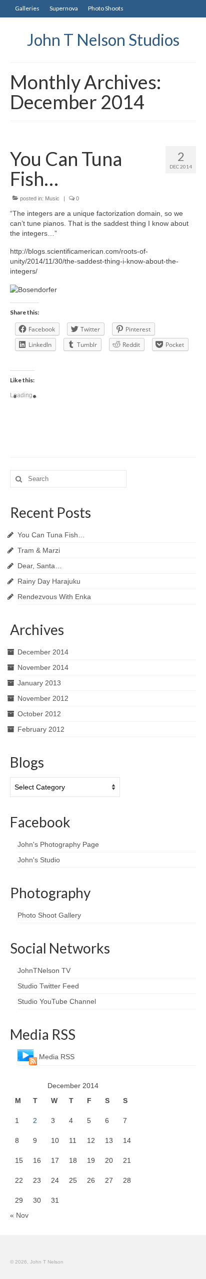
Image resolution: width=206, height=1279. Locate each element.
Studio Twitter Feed (48, 986)
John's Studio (39, 860)
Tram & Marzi (39, 550)
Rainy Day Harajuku (49, 581)
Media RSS (56, 1057)
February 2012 (41, 729)
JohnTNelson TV (44, 970)
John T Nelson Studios (103, 39)
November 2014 (43, 667)
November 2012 (43, 698)
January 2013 (39, 683)
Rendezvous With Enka (54, 597)
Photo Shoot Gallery (49, 915)
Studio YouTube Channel (57, 1001)
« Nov (19, 1215)
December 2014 (43, 652)
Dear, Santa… (40, 566)
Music (52, 198)
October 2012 (39, 714)
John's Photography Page (58, 844)
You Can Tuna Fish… (51, 535)
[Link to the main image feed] (27, 1057)
